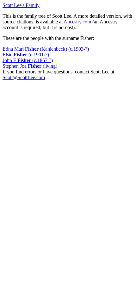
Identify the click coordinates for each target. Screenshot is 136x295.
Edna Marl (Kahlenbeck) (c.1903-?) (46, 49)
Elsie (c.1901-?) (26, 54)
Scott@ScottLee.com (24, 77)
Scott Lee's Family (21, 5)
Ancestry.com (77, 21)
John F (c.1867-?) (28, 60)
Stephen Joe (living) (30, 66)
